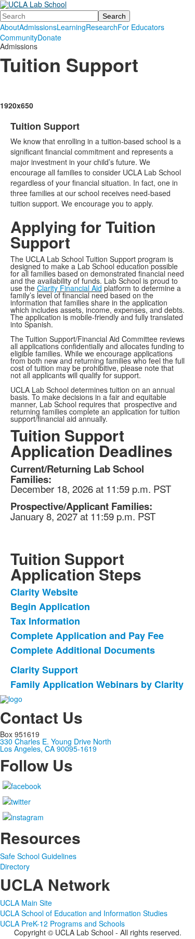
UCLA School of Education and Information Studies (83, 913)
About (9, 27)
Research (102, 27)
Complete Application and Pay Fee (87, 635)
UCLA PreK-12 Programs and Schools (62, 923)
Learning (71, 27)
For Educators (141, 27)
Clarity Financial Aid (69, 288)
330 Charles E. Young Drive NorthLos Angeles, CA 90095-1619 (55, 745)
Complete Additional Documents (82, 650)
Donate (49, 37)
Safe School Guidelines (38, 856)
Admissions (38, 27)
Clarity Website (44, 592)
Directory (15, 866)
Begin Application (50, 606)
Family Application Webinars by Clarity (97, 684)
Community (18, 37)
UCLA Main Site (26, 902)
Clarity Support (44, 669)
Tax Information (45, 621)
